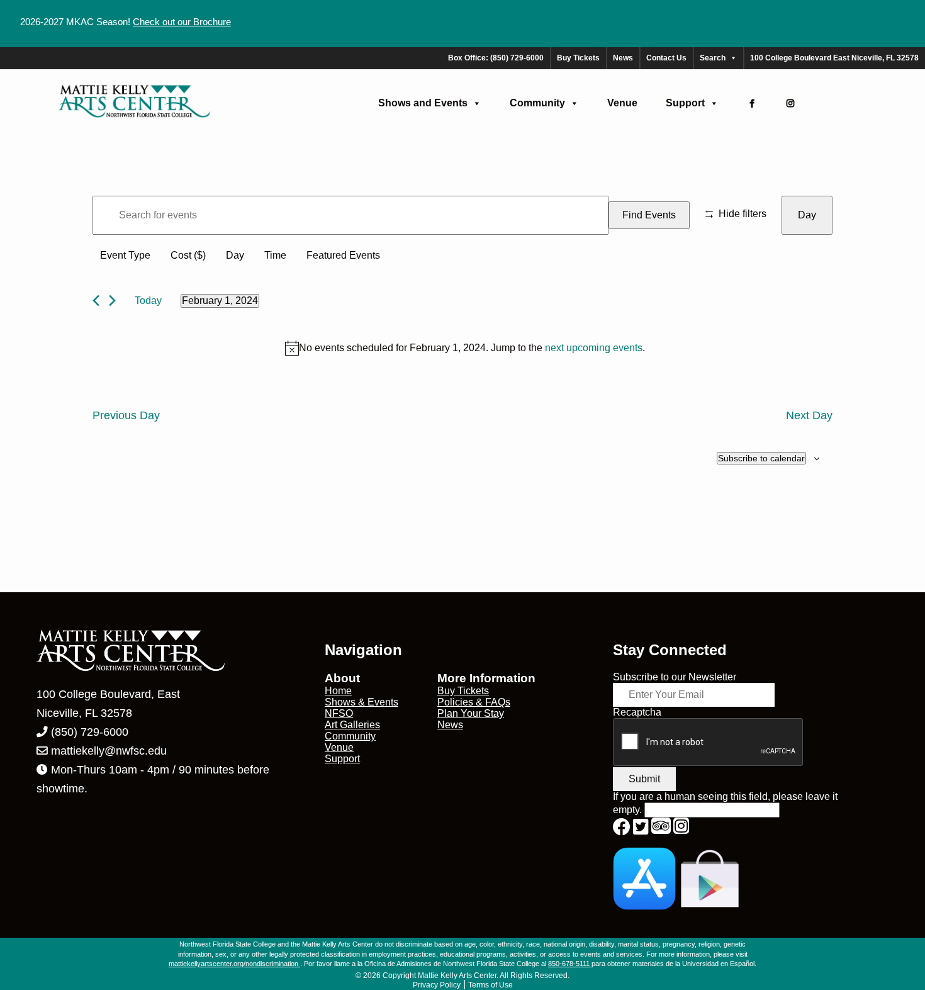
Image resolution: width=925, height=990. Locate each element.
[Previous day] (95, 301)
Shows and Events (423, 103)
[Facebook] (752, 103)
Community (537, 103)
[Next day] (112, 301)
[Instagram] (790, 103)
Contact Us (666, 57)
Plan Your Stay (470, 713)
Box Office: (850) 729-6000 (496, 57)
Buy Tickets (578, 57)
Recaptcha (637, 712)
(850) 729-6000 (88, 732)
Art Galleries (352, 724)
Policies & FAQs (473, 702)
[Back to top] (889, 954)
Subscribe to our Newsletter (674, 677)
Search (713, 57)
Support (685, 103)
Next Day (809, 415)
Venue (622, 103)
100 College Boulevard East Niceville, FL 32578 (834, 57)
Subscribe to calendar (761, 458)
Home (338, 690)
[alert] (465, 348)
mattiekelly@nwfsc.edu (109, 751)
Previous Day (126, 415)
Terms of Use (490, 985)
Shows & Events (361, 702)
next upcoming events (593, 347)
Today (148, 300)
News (623, 57)
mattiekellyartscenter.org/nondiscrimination (234, 963)
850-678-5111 (569, 963)
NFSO (339, 713)
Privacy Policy (437, 985)
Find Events (649, 215)
